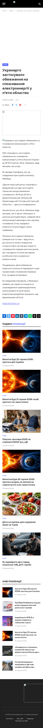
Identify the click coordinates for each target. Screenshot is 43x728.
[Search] (39, 4)
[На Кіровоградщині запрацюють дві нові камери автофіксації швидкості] (7, 665)
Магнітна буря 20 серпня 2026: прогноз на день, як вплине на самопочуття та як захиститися (18, 482)
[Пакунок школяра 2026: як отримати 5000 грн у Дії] (21, 421)
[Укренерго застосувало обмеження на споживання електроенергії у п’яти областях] (21, 122)
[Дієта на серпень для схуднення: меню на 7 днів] (21, 504)
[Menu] (3, 4)
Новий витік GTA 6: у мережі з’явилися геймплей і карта (24, 620)
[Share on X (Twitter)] (16, 105)
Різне (5, 65)
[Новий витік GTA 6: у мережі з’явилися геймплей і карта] (7, 621)
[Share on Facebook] (12, 105)
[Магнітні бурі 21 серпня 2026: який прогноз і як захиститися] (21, 381)
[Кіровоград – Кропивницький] (21, 4)
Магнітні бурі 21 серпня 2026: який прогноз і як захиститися (26, 634)
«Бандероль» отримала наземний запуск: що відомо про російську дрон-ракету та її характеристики (27, 652)
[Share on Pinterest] (20, 105)
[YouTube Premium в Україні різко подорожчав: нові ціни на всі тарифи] (7, 606)
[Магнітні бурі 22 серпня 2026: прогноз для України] (21, 341)
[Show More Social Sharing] (25, 105)
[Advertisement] (21, 37)
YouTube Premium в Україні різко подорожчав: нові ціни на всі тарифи (27, 605)
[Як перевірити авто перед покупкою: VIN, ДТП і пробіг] (21, 544)
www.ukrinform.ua (10, 303)
